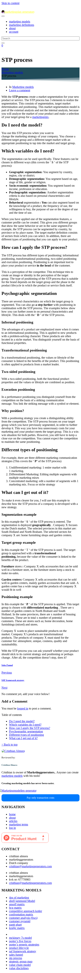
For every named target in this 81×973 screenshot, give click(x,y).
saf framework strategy (22, 951)
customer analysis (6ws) (23, 917)
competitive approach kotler (25, 911)
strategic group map (20, 961)
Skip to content (10, 3)
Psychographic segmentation (26, 731)
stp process (15, 958)
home (12, 814)
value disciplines (19, 968)
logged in (22, 708)
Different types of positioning (26, 734)
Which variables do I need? (25, 724)
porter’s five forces (20, 941)
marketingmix (40, 117)
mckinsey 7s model (20, 937)
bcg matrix (15, 907)
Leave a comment (19, 90)
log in (12, 827)
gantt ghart (15, 924)
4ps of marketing (19, 897)
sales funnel (16, 954)
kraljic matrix (17, 928)
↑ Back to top (10, 744)
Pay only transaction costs (40, 797)
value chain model (20, 964)
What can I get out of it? (23, 738)
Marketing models (23, 87)
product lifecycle (19, 948)
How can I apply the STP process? (29, 728)
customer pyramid (19, 921)
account (13, 31)
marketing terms (18, 824)
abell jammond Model (22, 901)
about (12, 28)
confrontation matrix (21, 914)
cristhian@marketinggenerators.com (30, 866)
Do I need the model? (22, 721)
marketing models (19, 21)
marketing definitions (21, 25)
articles (13, 821)
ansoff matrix (17, 904)
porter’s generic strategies (24, 944)
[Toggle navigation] (3, 16)
